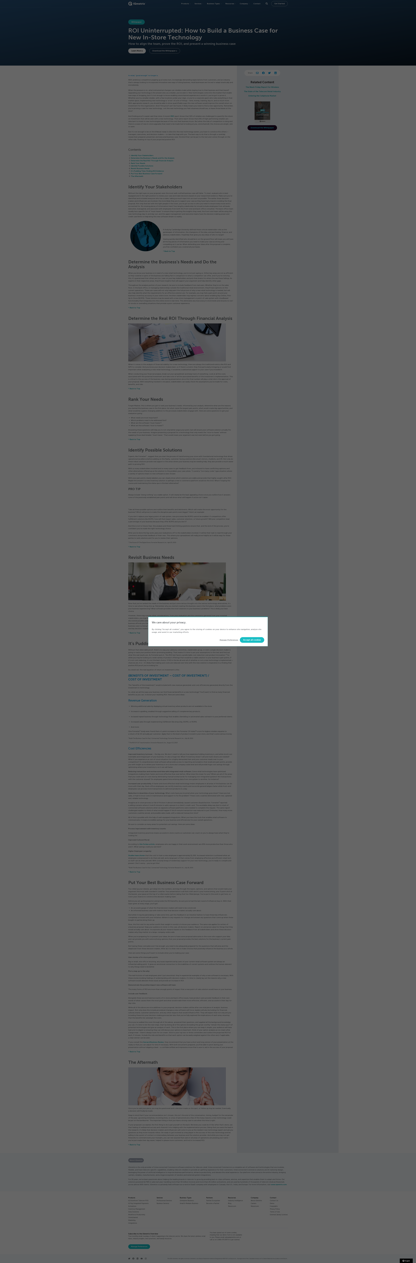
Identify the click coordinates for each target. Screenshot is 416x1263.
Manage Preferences (229, 640)
